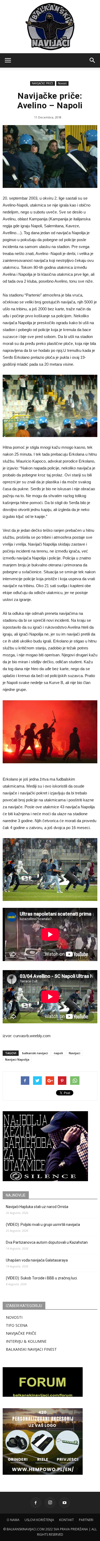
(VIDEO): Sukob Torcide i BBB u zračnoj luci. (42, 1278)
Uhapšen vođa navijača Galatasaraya (37, 1260)
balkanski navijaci (35, 1053)
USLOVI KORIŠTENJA (39, 1520)
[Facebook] (35, 1502)
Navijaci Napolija (17, 1059)
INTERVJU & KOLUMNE (26, 1341)
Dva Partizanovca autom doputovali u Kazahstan (47, 1242)
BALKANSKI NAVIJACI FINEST (31, 1349)
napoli (58, 1053)
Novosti (62, 83)
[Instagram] (50, 1502)
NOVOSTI (14, 1317)
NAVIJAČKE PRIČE (42, 83)
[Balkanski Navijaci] (50, 26)
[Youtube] (64, 1502)
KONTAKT (66, 1520)
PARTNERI (86, 1520)
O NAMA (13, 1520)
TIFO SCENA (16, 1325)
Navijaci (74, 1053)
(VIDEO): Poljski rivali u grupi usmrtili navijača (43, 1224)
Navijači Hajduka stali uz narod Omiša (37, 1207)
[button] (92, 60)
